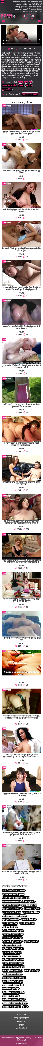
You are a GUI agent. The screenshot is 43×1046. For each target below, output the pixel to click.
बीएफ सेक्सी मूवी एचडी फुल (12, 937)
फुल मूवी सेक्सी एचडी (27, 923)
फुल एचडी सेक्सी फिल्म (30, 912)
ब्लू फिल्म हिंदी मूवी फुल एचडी (13, 959)
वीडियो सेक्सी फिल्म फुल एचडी (13, 967)
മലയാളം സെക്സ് (22, 9)
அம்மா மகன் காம (26, 11)
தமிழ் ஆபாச (37, 11)
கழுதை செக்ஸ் (36, 9)
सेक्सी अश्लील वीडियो (21, 1018)
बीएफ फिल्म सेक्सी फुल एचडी (13, 930)
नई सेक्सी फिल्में (21, 1028)
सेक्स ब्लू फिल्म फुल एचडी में (12, 970)
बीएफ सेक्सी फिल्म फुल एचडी (13, 934)
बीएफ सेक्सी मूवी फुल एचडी (12, 941)
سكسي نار (34, 1038)
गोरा (30, 82)
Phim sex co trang (9, 1038)
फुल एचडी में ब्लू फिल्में (32, 908)
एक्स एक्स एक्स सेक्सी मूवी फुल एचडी (16, 897)
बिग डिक (29, 85)
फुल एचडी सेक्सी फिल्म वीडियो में (14, 916)
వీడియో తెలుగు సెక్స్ (35, 7)
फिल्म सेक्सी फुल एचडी (29, 905)
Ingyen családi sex (23, 1038)
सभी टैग (25, 1006)
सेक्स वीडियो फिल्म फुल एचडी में (14, 977)
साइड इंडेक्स (21, 1014)
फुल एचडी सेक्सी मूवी (28, 919)
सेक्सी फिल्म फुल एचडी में (11, 1006)
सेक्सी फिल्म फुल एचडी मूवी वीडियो (15, 1003)
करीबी (20, 82)
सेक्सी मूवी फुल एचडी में (30, 94)
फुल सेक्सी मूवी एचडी (10, 927)
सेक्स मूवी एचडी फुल (31, 970)
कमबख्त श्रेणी (21, 1021)
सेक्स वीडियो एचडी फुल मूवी (12, 974)
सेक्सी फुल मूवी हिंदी (21, 4)
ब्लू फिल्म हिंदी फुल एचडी (11, 956)
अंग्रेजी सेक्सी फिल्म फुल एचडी (13, 890)
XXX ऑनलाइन (22, 1044)
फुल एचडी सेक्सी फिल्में (10, 919)
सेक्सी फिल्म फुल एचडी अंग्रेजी (13, 999)
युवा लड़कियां (7, 89)
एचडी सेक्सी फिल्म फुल (10, 905)
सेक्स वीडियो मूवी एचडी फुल (12, 981)
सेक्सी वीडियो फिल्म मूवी (19, 2)
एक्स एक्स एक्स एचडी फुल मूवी (13, 894)
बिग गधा (21, 85)
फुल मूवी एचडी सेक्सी (10, 923)
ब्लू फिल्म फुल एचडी (31, 941)
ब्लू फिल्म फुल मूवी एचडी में (12, 945)
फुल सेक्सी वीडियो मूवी (35, 4)
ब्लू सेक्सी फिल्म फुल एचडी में (12, 963)
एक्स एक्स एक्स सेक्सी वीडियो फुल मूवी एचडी (18, 901)
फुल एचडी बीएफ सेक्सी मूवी (12, 908)
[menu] (3, 21)
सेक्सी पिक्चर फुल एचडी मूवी (12, 985)
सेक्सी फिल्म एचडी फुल (10, 988)
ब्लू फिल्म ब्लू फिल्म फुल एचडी (13, 948)
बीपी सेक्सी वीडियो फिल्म (35, 2)
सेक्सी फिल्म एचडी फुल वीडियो (13, 992)
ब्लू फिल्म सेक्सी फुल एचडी (12, 952)
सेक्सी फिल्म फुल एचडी (10, 996)
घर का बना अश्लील (9, 85)
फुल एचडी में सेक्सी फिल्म (11, 912)
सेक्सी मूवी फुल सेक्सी (21, 7)
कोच (26, 82)
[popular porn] (25, 16)
